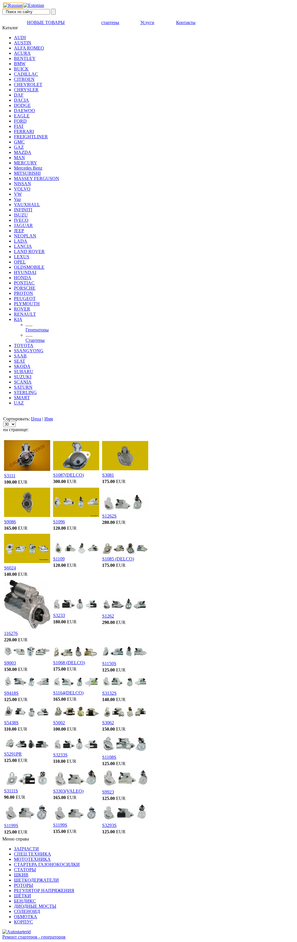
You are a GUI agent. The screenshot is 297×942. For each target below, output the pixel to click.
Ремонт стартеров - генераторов (34, 936)
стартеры (110, 22)
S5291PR (13, 754)
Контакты (185, 22)
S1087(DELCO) (68, 475)
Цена (36, 418)
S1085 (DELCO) (118, 558)
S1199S (11, 825)
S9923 (108, 791)
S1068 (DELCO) (69, 662)
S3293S (109, 825)
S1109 (59, 558)
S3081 (108, 475)
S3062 (108, 722)
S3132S (109, 693)
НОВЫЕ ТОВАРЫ (46, 22)
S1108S (109, 757)
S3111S (11, 790)
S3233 (59, 615)
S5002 (59, 722)
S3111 (9, 475)
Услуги (147, 22)
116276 (11, 633)
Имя (48, 418)
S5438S (11, 722)
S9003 (10, 662)
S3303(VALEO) (68, 791)
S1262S (109, 515)
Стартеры (35, 340)
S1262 (108, 616)
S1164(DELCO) (68, 692)
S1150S (109, 663)
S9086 (10, 521)
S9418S (11, 693)
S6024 (10, 567)
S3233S (60, 754)
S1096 (59, 521)
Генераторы (37, 329)
